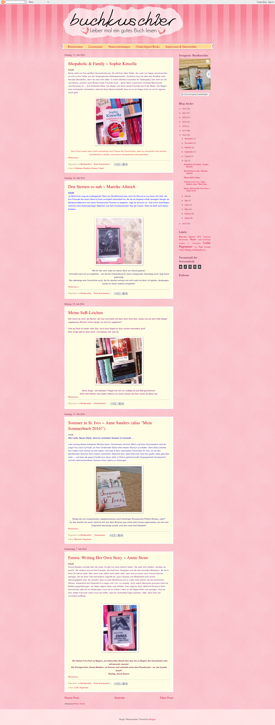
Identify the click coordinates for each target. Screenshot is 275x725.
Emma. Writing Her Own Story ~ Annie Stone (108, 557)
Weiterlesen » (73, 157)
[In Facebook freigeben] (123, 164)
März (187, 209)
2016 (184, 135)
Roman (94, 168)
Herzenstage (183, 239)
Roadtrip (87, 168)
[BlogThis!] (118, 164)
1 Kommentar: (100, 535)
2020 (184, 117)
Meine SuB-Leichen (85, 312)
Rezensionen (75, 46)
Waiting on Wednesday (194, 249)
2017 (184, 130)
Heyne (193, 239)
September (189, 151)
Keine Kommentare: (102, 164)
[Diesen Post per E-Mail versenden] (115, 164)
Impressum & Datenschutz (181, 46)
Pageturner (87, 539)
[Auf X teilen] (121, 164)
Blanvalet (78, 539)
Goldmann (78, 168)
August (188, 156)
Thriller (181, 250)
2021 (184, 113)
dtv (204, 250)
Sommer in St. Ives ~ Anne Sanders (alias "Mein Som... (196, 183)
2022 (184, 108)
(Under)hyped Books (148, 46)
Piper (201, 246)
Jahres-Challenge (204, 239)
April (187, 204)
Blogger (152, 719)
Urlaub (101, 168)
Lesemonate (96, 46)
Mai (186, 200)
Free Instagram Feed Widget (196, 94)
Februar (188, 213)
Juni (186, 196)
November (189, 143)
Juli (186, 160)
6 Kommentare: (100, 403)
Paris (196, 247)
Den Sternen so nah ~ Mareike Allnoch (101, 186)
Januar (187, 218)
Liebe (76, 687)
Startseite (119, 697)
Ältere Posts (166, 697)
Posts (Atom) (79, 703)
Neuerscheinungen (119, 46)
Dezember (189, 138)
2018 (184, 126)
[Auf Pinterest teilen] (126, 164)
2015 (184, 223)
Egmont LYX (195, 236)
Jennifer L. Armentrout (189, 243)
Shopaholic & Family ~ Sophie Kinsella (102, 63)
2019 (184, 121)
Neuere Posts (71, 697)
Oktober (188, 147)
